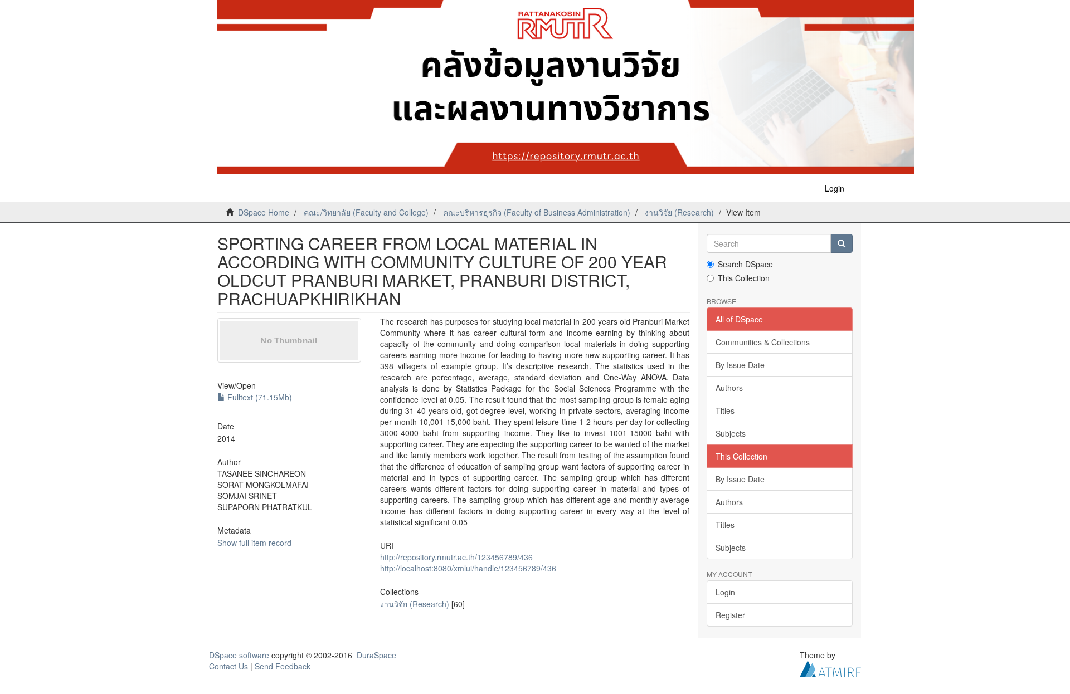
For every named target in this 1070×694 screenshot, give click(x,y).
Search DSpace (745, 264)
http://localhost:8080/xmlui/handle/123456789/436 (468, 568)
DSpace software (239, 655)
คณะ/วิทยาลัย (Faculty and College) (366, 212)
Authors (729, 387)
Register (730, 614)
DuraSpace (376, 655)
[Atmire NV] (830, 667)
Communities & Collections (763, 342)
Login (725, 592)
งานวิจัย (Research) (679, 212)
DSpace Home (263, 212)
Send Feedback (282, 666)
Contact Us (228, 666)
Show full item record (254, 542)
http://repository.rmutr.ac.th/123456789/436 (456, 557)
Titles (725, 410)
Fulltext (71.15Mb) (258, 397)
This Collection (744, 278)
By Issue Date (740, 364)
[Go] (841, 243)
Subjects (731, 433)
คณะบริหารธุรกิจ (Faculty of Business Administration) (536, 212)
